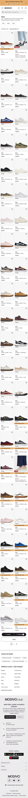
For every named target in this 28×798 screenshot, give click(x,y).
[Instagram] (9, 780)
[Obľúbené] (22, 8)
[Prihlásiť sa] (19, 8)
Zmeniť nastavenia (16, 793)
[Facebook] (18, 780)
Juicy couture (4, 687)
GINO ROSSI (17, 673)
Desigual (16, 683)
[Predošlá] (2, 3)
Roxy (2, 680)
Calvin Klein (17, 677)
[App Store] (19, 754)
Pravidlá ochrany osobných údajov (9, 795)
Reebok (3, 670)
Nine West (17, 687)
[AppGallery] (14, 757)
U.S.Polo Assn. (18, 670)
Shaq (2, 683)
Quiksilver (16, 680)
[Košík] (25, 8)
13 (16, 644)
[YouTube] (14, 780)
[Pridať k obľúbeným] (12, 33)
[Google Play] (9, 754)
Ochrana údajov (22, 795)
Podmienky (8, 793)
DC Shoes (3, 673)
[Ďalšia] (26, 3)
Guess (2, 677)
